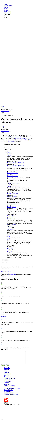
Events (6, 8)
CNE (8, 236)
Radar (2, 106)
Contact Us (7, 368)
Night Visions (10, 215)
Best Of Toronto (8, 5)
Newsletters (7, 374)
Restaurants (7, 13)
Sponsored (3, 316)
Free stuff (27, 139)
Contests (6, 10)
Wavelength (10, 226)
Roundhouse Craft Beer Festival (15, 162)
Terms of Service (8, 379)
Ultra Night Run (11, 204)
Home (5, 4)
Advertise (6, 369)
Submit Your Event (6, 271)
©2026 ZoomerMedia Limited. (12, 388)
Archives (6, 372)
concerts (3, 141)
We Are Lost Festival (12, 193)
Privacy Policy (8, 381)
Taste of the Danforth (12, 173)
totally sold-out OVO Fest (15, 137)
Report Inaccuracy (5, 111)
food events (11, 141)
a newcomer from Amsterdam (22, 138)
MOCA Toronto (11, 224)
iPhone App (7, 376)
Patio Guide (7, 11)
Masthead (6, 375)
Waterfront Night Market (13, 183)
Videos (6, 7)
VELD (9, 152)
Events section (12, 274)
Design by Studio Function (11, 394)
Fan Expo (9, 248)
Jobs (5, 371)
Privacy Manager (9, 393)
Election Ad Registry (9, 378)
